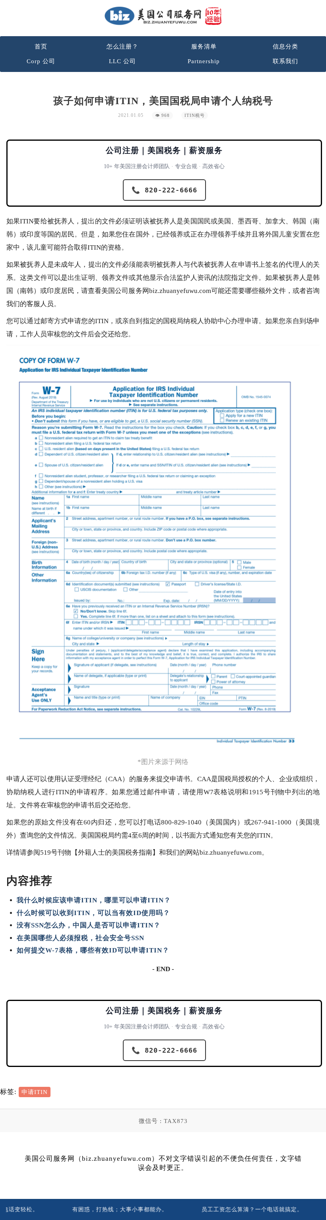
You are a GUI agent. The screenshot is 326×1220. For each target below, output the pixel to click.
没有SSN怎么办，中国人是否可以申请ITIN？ (89, 925)
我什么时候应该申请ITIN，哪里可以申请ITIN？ (94, 900)
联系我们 (285, 61)
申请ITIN (34, 1092)
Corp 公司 (41, 61)
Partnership (204, 61)
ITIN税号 (194, 115)
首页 (41, 46)
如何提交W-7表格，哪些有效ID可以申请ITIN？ (93, 950)
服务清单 (204, 46)
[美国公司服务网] (163, 15)
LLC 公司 (122, 61)
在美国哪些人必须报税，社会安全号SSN (80, 938)
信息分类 (285, 46)
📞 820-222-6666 (164, 190)
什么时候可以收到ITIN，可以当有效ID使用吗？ (93, 913)
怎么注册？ (122, 46)
